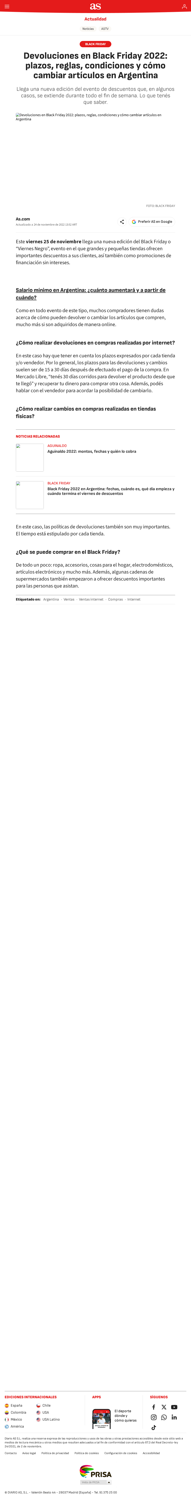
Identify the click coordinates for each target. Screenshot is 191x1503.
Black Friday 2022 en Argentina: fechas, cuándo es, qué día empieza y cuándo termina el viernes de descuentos (111, 491)
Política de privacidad (55, 1453)
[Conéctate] (184, 6)
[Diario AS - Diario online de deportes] (95, 6)
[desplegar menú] (7, 6)
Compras (115, 599)
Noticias (88, 29)
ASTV (105, 29)
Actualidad (95, 19)
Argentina (51, 599)
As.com (23, 219)
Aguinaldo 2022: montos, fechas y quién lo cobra (92, 451)
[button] (122, 221)
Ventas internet (91, 599)
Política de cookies (87, 1453)
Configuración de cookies (120, 1453)
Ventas (69, 599)
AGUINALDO (57, 446)
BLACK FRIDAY (95, 44)
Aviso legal (29, 1453)
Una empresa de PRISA (96, 1471)
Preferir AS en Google (155, 222)
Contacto (11, 1453)
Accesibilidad (151, 1453)
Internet (133, 599)
